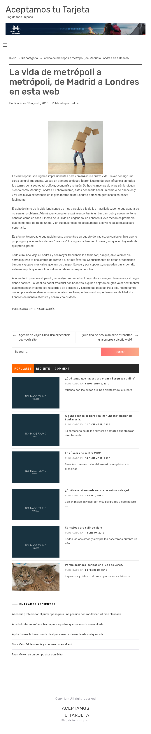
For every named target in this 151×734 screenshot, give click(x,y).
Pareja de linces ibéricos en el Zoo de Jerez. (94, 565)
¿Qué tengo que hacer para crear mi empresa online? (100, 378)
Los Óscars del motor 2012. (83, 453)
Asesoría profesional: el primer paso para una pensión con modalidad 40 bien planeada (66, 614)
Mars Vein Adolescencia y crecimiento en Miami (42, 644)
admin (75, 103)
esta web (95, 195)
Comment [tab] (62, 368)
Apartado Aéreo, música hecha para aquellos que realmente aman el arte (57, 624)
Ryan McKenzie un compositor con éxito (38, 654)
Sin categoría (44, 309)
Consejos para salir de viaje (83, 527)
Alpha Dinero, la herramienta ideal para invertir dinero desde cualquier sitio (58, 634)
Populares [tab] (22, 368)
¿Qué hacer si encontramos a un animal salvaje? (97, 490)
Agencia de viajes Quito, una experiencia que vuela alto (44, 337)
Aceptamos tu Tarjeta (47, 10)
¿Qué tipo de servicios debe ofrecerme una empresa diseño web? (107, 337)
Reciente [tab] (43, 368)
